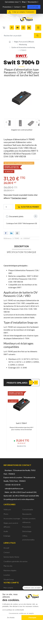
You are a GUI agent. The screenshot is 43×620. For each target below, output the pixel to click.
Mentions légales (10, 570)
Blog (23, 2)
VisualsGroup (9, 579)
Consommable (27, 509)
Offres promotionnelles (28, 538)
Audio (6, 531)
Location (33, 7)
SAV (24, 7)
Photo (6, 514)
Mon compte (8, 588)
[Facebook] (12, 27)
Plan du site (8, 566)
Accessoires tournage (12, 518)
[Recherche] (37, 35)
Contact (17, 7)
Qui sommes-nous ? (12, 2)
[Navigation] (38, 28)
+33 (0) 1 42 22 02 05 (12, 485)
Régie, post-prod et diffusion (11, 525)
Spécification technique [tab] (21, 252)
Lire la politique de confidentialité (13, 610)
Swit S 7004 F (21, 423)
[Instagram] (23, 27)
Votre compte (11, 582)
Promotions (7, 7)
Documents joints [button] (16, 216)
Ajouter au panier (30, 207)
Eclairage (7, 536)
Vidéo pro (7, 509)
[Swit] (21, 56)
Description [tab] (21, 246)
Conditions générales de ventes (15, 561)
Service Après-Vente (11, 557)
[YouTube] (17, 27)
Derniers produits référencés (28, 520)
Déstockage (26, 531)
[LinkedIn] (29, 27)
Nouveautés (32, 2)
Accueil (6, 548)
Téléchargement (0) (29, 223)
